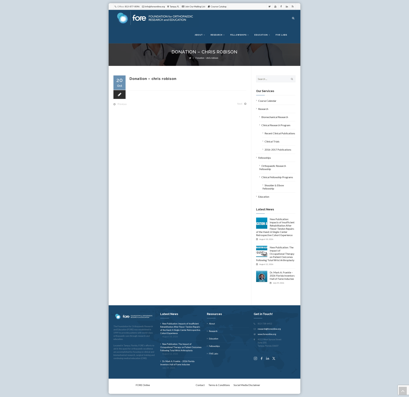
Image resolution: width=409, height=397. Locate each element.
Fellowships (238, 35)
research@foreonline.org (269, 329)
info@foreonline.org (155, 6)
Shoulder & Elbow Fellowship (273, 187)
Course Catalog (218, 6)
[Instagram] (255, 359)
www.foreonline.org (267, 334)
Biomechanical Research (274, 117)
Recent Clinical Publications (280, 133)
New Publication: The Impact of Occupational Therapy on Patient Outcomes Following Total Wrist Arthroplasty (275, 254)
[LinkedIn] (287, 6)
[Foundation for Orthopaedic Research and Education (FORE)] (156, 18)
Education (261, 35)
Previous (122, 104)
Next (239, 103)
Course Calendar (267, 100)
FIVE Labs (213, 353)
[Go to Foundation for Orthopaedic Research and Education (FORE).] (190, 58)
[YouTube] (275, 6)
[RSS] (292, 6)
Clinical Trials (272, 141)
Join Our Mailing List (195, 6)
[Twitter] (269, 6)
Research (216, 35)
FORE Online (143, 384)
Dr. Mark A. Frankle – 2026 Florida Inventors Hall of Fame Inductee (282, 275)
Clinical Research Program (275, 125)
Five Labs (281, 35)
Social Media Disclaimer (247, 384)
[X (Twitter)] (273, 359)
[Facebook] (281, 6)
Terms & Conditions (219, 384)
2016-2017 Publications (278, 149)
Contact (200, 384)
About (199, 35)
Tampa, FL (174, 6)
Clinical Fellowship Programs (277, 177)
